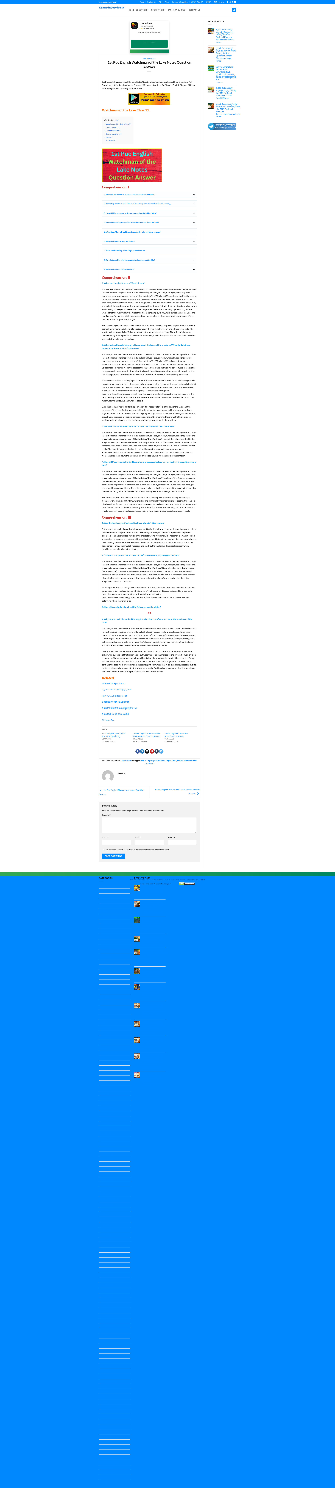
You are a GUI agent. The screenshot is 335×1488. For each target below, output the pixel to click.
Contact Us (151, 2)
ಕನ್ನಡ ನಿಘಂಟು (104, 1432)
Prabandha (104, 1260)
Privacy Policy (164, 2)
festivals (102, 1047)
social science (105, 1376)
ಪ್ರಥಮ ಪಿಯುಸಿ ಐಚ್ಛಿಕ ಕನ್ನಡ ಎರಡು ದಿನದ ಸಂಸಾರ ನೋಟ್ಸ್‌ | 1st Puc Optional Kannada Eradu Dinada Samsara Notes (153, 1027)
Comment (106, 815)
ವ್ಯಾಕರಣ (102, 1477)
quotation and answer (109, 1336)
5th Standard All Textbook (110, 941)
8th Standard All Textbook (110, 972)
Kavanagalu (104, 1209)
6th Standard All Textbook (110, 951)
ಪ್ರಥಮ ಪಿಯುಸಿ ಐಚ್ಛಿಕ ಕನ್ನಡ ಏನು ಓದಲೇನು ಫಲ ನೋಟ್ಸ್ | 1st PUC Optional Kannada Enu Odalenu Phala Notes (153, 1043)
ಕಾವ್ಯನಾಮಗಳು (104, 1437)
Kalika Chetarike (106, 1103)
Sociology (103, 1386)
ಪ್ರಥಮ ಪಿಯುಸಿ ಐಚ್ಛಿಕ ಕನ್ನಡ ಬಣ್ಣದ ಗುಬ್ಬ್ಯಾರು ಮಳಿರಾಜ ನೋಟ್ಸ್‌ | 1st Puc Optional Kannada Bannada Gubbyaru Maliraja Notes (153, 974)
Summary (103, 1401)
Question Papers (106, 1325)
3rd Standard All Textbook (110, 926)
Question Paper (106, 1265)
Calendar (103, 992)
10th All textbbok (107, 886)
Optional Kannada (107, 1245)
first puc (180, 761)
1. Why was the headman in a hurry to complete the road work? (129, 194)
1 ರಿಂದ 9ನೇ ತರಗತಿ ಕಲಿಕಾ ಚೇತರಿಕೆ (115, 714)
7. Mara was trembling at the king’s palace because (124, 250)
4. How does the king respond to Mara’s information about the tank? (131, 222)
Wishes (102, 1411)
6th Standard (105, 946)
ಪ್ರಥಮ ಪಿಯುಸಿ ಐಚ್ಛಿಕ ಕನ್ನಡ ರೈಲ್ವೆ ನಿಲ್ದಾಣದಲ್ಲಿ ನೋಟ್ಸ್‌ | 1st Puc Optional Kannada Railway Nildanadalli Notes (225, 35)
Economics (103, 997)
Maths (102, 1219)
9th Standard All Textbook (110, 977)
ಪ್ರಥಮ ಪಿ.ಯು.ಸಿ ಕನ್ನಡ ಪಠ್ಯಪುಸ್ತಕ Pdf (116, 689)
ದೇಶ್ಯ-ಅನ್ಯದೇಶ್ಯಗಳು (106, 1452)
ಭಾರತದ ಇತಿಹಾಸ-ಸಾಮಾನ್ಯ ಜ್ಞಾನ (111, 1457)
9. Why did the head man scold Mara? (119, 269)
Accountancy (105, 982)
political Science (106, 1250)
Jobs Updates (105, 1098)
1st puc (143, 761)
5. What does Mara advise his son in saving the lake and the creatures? (132, 232)
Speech (102, 1396)
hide (116, 120)
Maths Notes (105, 1229)
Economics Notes (106, 1002)
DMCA (208, 2)
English (102, 1007)
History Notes (105, 1088)
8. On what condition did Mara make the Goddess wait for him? (129, 260)
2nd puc (102, 911)
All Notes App (108, 720)
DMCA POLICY (197, 2)
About (142, 2)
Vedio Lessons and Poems (110, 1406)
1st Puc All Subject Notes (113, 683)
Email (138, 837)
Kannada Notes (106, 1149)
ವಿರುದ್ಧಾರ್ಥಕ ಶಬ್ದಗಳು (107, 1472)
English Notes (149, 58)
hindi (101, 1063)
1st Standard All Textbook (110, 906)
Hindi (101, 1068)
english (102, 1017)
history (102, 1083)
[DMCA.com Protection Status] (186, 884)
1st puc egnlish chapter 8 (155, 761)
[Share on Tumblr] (156, 751)
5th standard (104, 936)
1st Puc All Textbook (108, 901)
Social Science (105, 1366)
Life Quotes (104, 1214)
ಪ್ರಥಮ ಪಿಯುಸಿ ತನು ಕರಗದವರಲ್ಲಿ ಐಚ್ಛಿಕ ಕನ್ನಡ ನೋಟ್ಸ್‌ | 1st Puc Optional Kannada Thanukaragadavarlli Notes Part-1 (153, 1079)
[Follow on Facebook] (227, 2)
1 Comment (223, 82)
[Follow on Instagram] (230, 2)
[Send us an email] (235, 2)
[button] (219, 2)
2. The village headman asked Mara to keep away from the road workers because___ (137, 204)
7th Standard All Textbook (110, 962)
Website (171, 837)
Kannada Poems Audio (109, 1199)
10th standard (105, 891)
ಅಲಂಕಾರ (103, 1416)
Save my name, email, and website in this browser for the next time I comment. (137, 850)
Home (131, 10)
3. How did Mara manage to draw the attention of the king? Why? (130, 213)
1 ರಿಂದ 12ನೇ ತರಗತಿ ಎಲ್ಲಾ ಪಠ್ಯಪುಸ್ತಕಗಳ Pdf (119, 708)
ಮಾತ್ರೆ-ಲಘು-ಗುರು (106, 1467)
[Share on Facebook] (137, 751)
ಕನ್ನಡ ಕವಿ (102, 1427)
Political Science (106, 1255)
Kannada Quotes (176, 10)
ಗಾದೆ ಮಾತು (103, 1442)
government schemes (108, 1053)
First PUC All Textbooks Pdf (114, 695)
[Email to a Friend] (147, 751)
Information (157, 10)
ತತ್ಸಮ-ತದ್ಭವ (104, 1447)
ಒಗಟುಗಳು (103, 1421)
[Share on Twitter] (142, 751)
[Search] (234, 10)
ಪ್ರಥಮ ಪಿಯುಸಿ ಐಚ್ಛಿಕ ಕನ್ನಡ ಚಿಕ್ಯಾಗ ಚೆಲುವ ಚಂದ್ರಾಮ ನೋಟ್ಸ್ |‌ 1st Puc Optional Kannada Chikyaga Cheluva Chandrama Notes (153, 991)
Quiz (101, 1330)
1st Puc (102, 896)
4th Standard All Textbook (110, 931)
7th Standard (105, 957)
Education (141, 10)
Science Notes (105, 1351)
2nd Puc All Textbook (108, 916)
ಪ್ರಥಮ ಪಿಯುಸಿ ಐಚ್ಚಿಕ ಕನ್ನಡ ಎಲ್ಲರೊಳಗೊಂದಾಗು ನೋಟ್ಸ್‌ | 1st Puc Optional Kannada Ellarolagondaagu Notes (226, 54)
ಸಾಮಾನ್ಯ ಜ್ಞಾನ (104, 1482)
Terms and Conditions (180, 2)
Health (102, 1058)
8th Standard (105, 967)
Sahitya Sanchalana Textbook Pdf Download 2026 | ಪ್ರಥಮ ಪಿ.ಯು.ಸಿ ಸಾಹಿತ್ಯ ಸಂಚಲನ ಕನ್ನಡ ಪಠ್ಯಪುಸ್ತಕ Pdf (226, 73)
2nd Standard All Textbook (111, 921)
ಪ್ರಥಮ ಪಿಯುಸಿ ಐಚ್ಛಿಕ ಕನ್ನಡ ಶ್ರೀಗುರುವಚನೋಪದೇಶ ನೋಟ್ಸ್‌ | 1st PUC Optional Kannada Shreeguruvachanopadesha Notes (228, 110)
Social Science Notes (108, 1381)
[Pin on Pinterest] (152, 751)
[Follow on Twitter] (232, 2)
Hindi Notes (104, 1073)
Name (105, 837)
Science (102, 1341)
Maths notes (104, 1224)
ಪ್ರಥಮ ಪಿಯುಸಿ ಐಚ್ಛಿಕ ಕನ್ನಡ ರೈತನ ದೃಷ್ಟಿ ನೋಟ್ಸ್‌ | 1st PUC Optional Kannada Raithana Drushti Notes (226, 93)
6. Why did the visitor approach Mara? (119, 241)
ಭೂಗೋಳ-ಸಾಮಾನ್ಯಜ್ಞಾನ (108, 1462)
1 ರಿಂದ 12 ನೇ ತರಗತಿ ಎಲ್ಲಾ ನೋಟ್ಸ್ (115, 701)
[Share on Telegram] (161, 751)
